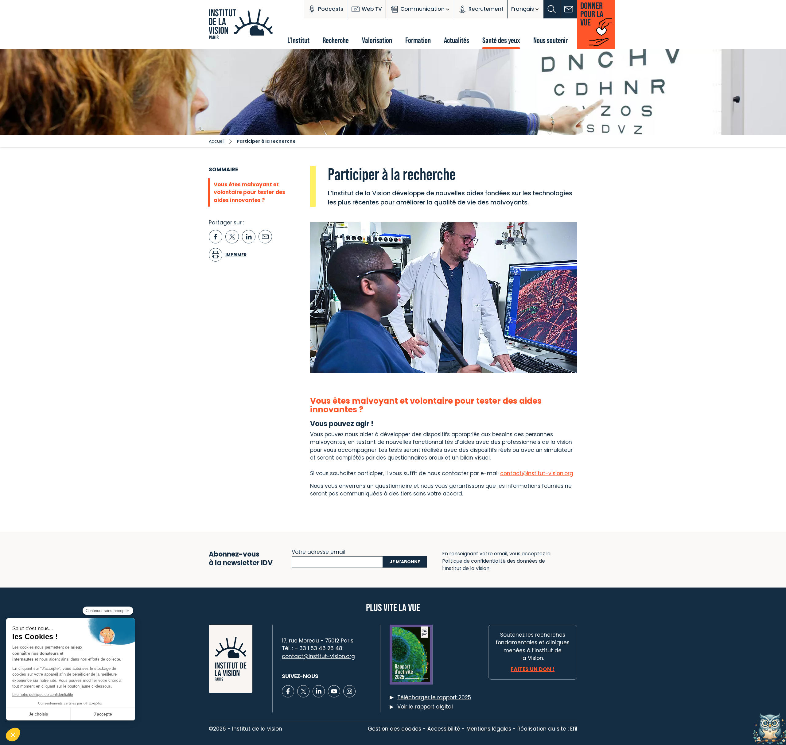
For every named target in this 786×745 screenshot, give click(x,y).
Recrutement (486, 9)
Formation (418, 40)
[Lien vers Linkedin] (319, 691)
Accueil (216, 141)
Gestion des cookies (394, 728)
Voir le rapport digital (425, 706)
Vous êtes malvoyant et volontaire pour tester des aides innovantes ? (249, 192)
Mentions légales (488, 728)
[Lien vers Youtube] (334, 691)
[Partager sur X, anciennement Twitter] (232, 236)
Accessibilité (443, 728)
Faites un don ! (532, 669)
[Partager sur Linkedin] (248, 236)
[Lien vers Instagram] (349, 691)
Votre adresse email (318, 551)
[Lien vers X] (303, 691)
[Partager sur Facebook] (215, 236)
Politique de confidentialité (474, 561)
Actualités (456, 40)
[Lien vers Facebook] (288, 691)
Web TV (372, 9)
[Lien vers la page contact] (568, 9)
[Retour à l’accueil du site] (242, 27)
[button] (551, 9)
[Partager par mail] (265, 236)
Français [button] (522, 9)
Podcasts (330, 9)
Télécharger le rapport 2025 (434, 697)
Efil (573, 728)
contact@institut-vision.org (318, 656)
